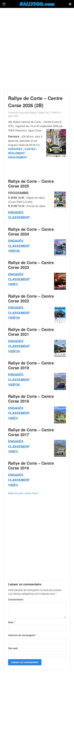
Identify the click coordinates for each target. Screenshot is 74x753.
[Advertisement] (37, 49)
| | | (22, 153)
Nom (11, 622)
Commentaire (15, 599)
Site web (13, 648)
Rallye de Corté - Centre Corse (23, 493)
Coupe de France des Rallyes (22, 112)
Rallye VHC (44, 112)
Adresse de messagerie (22, 635)
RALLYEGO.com (37, 4)
